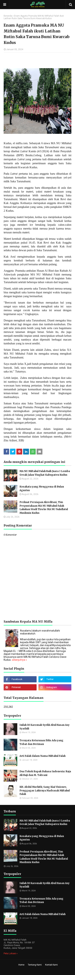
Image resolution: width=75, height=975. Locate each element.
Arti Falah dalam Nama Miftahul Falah (42, 756)
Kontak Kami (51, 965)
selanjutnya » (19, 659)
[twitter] (54, 679)
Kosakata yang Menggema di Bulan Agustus (41, 488)
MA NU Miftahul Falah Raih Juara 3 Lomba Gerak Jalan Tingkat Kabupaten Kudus (44, 473)
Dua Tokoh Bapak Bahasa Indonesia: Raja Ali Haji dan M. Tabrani (45, 773)
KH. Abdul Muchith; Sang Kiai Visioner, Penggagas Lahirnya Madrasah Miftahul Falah (44, 790)
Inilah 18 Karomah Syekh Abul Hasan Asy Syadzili (44, 726)
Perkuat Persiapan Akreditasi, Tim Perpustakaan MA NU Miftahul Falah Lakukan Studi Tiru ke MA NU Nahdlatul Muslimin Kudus (43, 507)
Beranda (8, 16)
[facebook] (20, 679)
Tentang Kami (35, 965)
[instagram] (54, 687)
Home (21, 965)
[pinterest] (20, 687)
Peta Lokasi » (10, 953)
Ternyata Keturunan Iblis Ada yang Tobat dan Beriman (41, 742)
